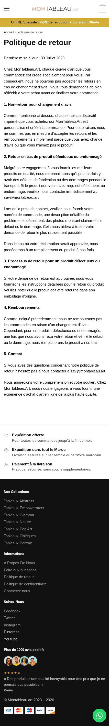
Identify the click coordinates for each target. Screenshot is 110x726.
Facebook (12, 611)
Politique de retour (19, 577)
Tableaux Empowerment (24, 508)
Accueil (9, 32)
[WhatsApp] (99, 715)
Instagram (12, 625)
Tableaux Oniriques (20, 536)
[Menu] (11, 9)
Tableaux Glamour (19, 515)
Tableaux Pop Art (18, 529)
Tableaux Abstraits (19, 501)
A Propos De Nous (19, 563)
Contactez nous (17, 591)
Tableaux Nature (17, 522)
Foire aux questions (20, 570)
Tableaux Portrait (18, 543)
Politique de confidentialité (26, 584)
